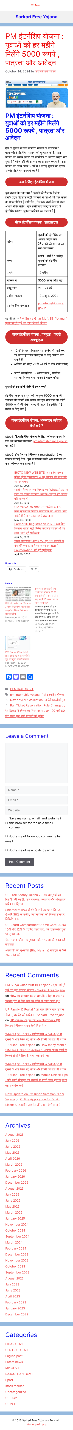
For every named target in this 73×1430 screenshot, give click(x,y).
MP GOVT (12, 1368)
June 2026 (13, 1146)
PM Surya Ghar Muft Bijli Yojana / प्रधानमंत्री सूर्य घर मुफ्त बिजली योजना (17, 656)
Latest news (14, 1362)
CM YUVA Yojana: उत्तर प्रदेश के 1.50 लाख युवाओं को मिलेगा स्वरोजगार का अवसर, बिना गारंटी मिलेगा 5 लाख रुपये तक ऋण (40, 511)
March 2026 (14, 1164)
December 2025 (16, 1182)
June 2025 (12, 1200)
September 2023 (17, 1272)
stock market (14, 1386)
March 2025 (13, 1212)
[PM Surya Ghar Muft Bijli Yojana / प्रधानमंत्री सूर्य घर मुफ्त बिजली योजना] (18, 643)
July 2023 (12, 1284)
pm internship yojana (25, 694)
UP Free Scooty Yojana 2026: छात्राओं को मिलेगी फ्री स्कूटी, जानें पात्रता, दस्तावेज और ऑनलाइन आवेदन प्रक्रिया (35, 899)
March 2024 (14, 1242)
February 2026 (15, 1170)
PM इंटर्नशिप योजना (52, 694)
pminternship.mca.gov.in (50, 441)
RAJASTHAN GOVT (19, 1374)
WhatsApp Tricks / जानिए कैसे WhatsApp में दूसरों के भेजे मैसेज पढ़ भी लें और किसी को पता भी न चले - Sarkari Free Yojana (35, 1039)
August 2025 (14, 1188)
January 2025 (15, 1218)
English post (14, 1356)
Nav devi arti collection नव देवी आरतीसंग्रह (37, 700)
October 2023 (15, 1266)
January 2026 (15, 1176)
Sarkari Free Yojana (37, 16)
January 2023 (15, 1308)
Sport (9, 1380)
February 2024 (15, 1248)
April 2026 (12, 1158)
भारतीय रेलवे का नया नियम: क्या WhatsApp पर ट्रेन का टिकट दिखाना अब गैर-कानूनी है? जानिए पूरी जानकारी (41, 494)
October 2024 (15, 1230)
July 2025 (12, 1194)
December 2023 (16, 1254)
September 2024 (17, 1236)
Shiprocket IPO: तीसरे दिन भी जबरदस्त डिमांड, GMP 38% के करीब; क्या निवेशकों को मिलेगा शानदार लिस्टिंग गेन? (34, 914)
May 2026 (12, 1152)
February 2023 (15, 1302)
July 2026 (12, 1140)
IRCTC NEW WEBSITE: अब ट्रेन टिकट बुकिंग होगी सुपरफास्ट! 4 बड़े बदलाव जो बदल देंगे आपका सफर (40, 477)
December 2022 (16, 1314)
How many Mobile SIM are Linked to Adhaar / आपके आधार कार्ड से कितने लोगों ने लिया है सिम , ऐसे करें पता (36, 1050)
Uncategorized (15, 1392)
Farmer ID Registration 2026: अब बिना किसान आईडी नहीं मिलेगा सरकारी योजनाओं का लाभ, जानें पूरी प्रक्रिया (39, 528)
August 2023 (14, 1278)
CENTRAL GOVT (21, 689)
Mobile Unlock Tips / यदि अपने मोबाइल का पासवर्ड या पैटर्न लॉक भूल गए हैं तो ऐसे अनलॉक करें (36, 1080)
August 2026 (14, 1134)
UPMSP (10, 1404)
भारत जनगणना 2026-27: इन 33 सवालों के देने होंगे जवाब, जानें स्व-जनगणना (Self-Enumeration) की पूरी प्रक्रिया (39, 545)
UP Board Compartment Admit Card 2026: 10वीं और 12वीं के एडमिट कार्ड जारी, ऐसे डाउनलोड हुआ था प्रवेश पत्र (35, 929)
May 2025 (12, 1206)
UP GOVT (12, 1398)
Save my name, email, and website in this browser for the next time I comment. (36, 823)
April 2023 (12, 1296)
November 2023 (17, 1260)
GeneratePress (36, 1424)
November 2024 (17, 1224)
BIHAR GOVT (14, 1344)
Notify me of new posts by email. (32, 850)
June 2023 (13, 1290)
